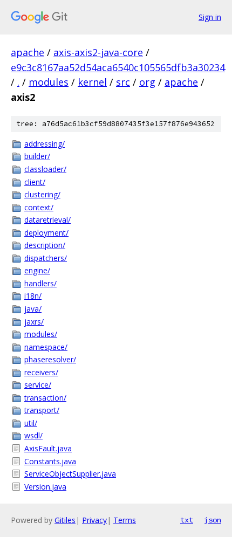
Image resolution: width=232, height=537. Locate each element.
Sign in (210, 17)
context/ (38, 207)
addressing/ (44, 144)
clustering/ (42, 194)
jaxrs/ (34, 321)
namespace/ (45, 347)
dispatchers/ (45, 258)
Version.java (45, 486)
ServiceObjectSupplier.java (70, 474)
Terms (124, 520)
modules (49, 81)
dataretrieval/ (47, 220)
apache (27, 52)
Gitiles (65, 520)
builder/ (37, 156)
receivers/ (41, 372)
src (123, 81)
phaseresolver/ (50, 359)
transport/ (41, 410)
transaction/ (45, 398)
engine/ (37, 270)
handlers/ (40, 283)
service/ (37, 385)
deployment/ (46, 233)
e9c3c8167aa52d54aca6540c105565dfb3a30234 (118, 67)
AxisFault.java (48, 448)
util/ (30, 423)
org (147, 81)
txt (186, 520)
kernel (92, 81)
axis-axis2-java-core (98, 52)
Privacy (94, 520)
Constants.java (50, 461)
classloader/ (45, 169)
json (212, 520)
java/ (33, 309)
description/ (44, 245)
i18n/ (33, 296)
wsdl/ (33, 435)
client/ (34, 182)
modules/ (40, 334)
